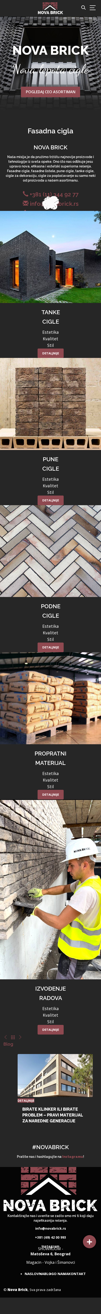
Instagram (50, 1244)
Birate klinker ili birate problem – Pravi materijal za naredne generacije (52, 1115)
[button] (89, 1241)
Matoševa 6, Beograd (50, 1253)
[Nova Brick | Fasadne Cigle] (50, 7)
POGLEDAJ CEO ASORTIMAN (50, 91)
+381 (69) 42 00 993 (50, 1235)
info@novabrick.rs (50, 1227)
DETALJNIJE (50, 353)
